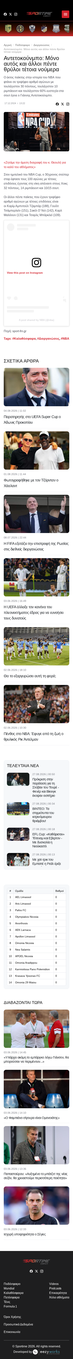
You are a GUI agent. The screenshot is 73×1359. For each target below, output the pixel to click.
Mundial (9, 1288)
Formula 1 (10, 1306)
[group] (8, 28)
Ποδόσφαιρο (22, 45)
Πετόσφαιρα (11, 1297)
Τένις (7, 1301)
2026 (31, 1346)
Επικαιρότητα (58, 1292)
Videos (54, 1283)
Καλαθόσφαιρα (13, 1292)
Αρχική (8, 45)
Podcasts (55, 1288)
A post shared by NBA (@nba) (36, 319)
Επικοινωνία (12, 1331)
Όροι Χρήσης (12, 1316)
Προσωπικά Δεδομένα (18, 1324)
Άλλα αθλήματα (59, 1297)
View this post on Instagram (25, 272)
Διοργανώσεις (42, 45)
